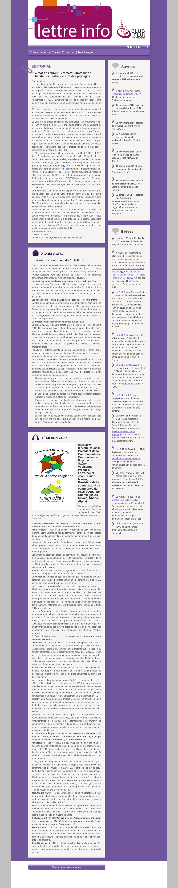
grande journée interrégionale (47, 165)
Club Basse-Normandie (130, 292)
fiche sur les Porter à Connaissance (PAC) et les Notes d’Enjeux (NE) (128, 274)
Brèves (56, 52)
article (35, 172)
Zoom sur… (69, 52)
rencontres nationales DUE (125, 94)
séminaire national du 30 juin (77, 222)
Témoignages (85, 52)
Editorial (34, 52)
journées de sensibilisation (69, 156)
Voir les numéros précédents (66, 867)
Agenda (45, 52)
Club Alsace (125, 335)
